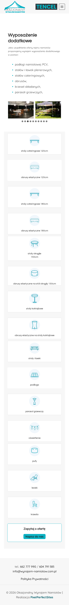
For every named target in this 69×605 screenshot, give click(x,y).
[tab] (22, 121)
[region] (34, 570)
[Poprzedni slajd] (10, 110)
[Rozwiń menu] (62, 7)
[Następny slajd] (58, 110)
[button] (21, 109)
